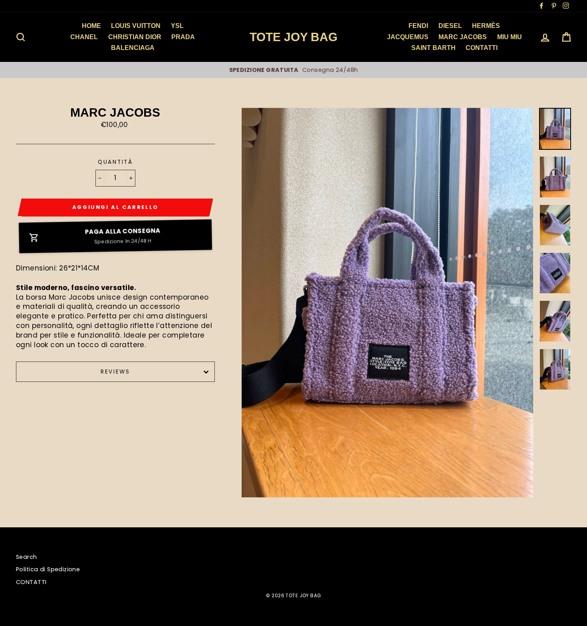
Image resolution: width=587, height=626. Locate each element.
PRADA (183, 37)
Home (91, 25)
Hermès (486, 25)
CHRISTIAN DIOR (134, 37)
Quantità (115, 162)
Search (26, 557)
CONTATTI (31, 582)
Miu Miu (509, 37)
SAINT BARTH (433, 47)
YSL (177, 25)
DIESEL (450, 25)
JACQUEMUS (407, 37)
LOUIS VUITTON (136, 25)
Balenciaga (133, 47)
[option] (307, 70)
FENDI (418, 25)
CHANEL (84, 37)
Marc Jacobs (462, 37)
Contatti (482, 47)
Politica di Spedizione (48, 569)
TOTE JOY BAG (293, 37)
